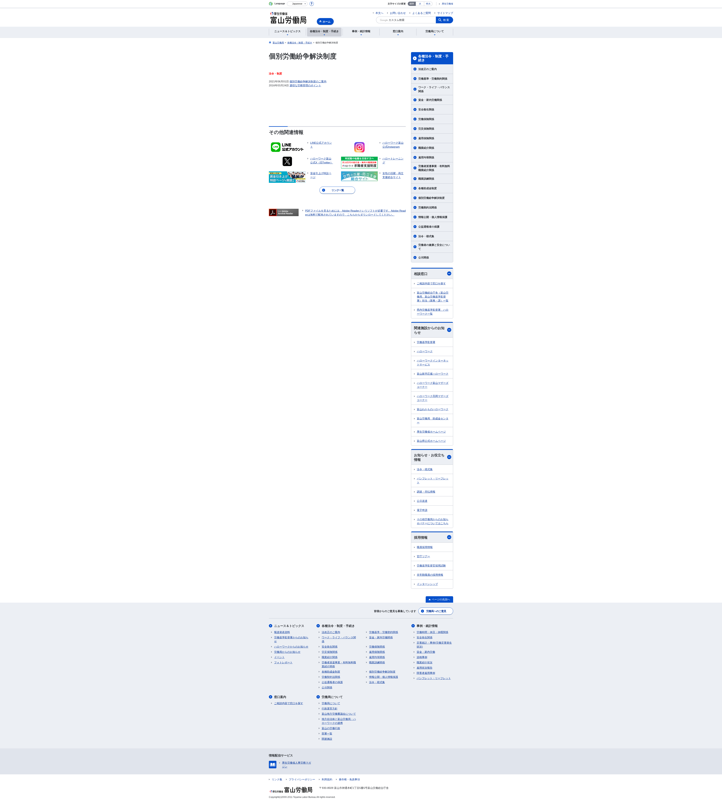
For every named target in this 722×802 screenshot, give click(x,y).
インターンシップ (427, 584)
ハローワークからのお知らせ (291, 646)
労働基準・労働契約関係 (432, 78)
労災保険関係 (426, 128)
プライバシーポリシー (302, 779)
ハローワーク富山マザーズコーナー (432, 384)
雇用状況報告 (424, 667)
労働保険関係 (426, 119)
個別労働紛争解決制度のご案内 (308, 81)
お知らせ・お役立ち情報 (429, 457)
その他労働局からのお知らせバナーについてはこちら (432, 521)
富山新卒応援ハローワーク (432, 373)
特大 (428, 3)
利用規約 (327, 779)
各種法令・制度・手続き (433, 58)
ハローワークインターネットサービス (432, 362)
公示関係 (423, 257)
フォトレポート (283, 662)
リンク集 (277, 779)
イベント (279, 657)
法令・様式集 (426, 236)
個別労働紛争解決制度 (431, 197)
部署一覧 (327, 733)
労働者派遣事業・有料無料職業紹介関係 (434, 168)
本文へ (379, 13)
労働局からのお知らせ (287, 651)
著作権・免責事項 (349, 779)
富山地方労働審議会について (339, 713)
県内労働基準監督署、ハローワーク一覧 (432, 311)
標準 (412, 3)
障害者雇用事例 (426, 672)
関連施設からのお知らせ (429, 330)
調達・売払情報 (426, 491)
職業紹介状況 (424, 662)
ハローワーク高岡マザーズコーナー (432, 398)
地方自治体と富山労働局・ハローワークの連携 (339, 721)
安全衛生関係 (426, 109)
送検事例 (422, 657)
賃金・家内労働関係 (430, 99)
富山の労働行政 (331, 728)
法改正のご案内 (427, 69)
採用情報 (421, 537)
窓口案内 (280, 697)
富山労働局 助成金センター (432, 420)
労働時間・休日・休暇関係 (432, 632)
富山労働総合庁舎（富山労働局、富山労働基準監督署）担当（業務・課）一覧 (432, 296)
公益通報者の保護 (428, 226)
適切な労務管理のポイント (305, 85)
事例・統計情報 (427, 625)
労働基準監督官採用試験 (431, 565)
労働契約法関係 (427, 207)
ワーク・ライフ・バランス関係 (434, 89)
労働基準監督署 (426, 342)
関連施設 (327, 738)
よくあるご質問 (421, 13)
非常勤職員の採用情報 (430, 574)
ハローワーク (425, 351)
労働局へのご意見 (436, 611)
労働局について (332, 697)
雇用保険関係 (426, 138)
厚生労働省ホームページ (431, 431)
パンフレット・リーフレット (432, 480)
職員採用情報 (425, 547)
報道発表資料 (282, 632)
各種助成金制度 (427, 188)
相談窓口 (421, 274)
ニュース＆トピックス (289, 625)
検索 (446, 19)
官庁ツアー (423, 556)
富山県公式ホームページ (431, 440)
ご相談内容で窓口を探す (431, 283)
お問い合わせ (398, 13)
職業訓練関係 (426, 178)
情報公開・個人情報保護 (432, 217)
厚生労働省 (447, 3)
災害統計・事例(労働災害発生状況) (434, 644)
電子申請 (422, 510)
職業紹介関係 (426, 147)
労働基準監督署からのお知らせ (291, 639)
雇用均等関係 (426, 157)
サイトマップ (445, 13)
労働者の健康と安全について (434, 246)
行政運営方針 (329, 708)
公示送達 (422, 500)
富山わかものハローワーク (432, 409)
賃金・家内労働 (426, 651)
